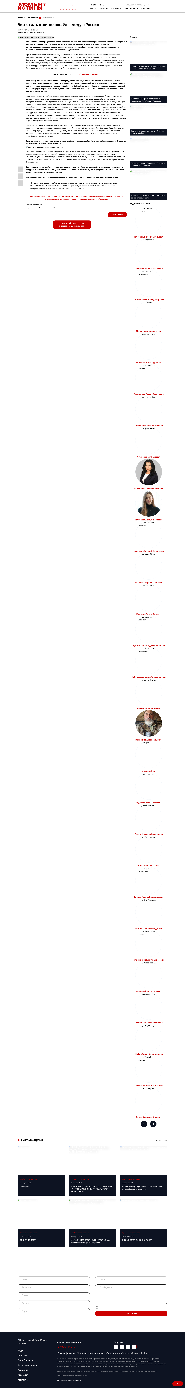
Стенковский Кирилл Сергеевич (149, 959)
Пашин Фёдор (148, 771)
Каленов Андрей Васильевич (148, 582)
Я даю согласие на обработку (119, 1307)
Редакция (145, 8)
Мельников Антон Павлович (148, 739)
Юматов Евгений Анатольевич (148, 1085)
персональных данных (130, 1307)
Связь (178, 1383)
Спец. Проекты (131, 8)
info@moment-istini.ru (139, 1353)
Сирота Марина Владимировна (148, 897)
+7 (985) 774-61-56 (98, 4)
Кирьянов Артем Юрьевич (148, 614)
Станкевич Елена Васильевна (149, 425)
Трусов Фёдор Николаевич (149, 991)
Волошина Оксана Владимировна (149, 488)
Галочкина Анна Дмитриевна (148, 519)
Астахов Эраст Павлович (148, 456)
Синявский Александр (148, 865)
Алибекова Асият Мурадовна (148, 362)
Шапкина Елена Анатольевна (149, 1022)
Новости (103, 8)
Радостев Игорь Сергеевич (149, 802)
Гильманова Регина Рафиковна (149, 394)
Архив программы (27, 1365)
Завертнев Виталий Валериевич (148, 551)
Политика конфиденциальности (69, 1380)
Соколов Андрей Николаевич (149, 268)
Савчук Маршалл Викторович (149, 834)
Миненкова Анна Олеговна (148, 331)
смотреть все (161, 1140)
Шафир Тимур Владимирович (149, 1054)
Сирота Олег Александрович (148, 928)
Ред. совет (116, 8)
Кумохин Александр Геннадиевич (149, 645)
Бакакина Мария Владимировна (149, 299)
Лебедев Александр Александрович (149, 676)
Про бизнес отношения (28, 17)
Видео (93, 8)
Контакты (23, 1380)
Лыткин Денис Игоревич (148, 708)
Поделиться (117, 214)
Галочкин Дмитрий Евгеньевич (148, 236)
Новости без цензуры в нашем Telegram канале (72, 224)
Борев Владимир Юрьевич (148, 1117)
